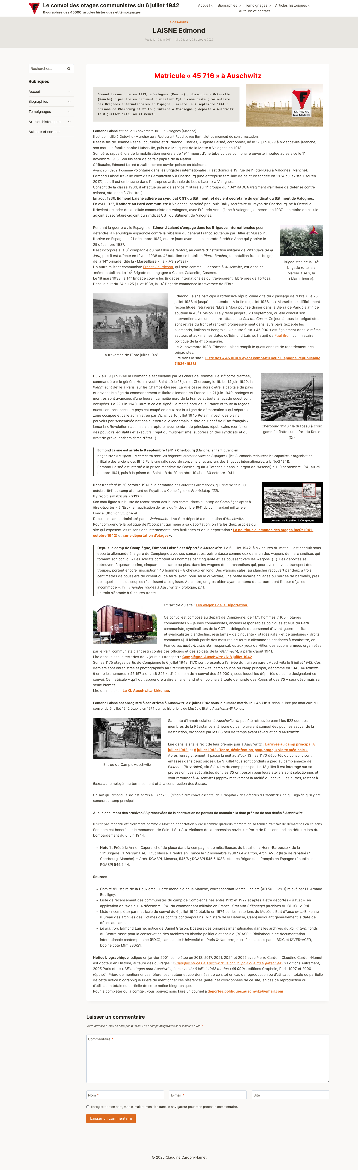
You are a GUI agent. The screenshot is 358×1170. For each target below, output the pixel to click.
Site (257, 1095)
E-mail (177, 1095)
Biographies (179, 22)
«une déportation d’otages (146, 535)
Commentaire (100, 1039)
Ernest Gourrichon (158, 267)
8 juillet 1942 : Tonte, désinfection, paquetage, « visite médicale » (251, 750)
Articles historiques (44, 122)
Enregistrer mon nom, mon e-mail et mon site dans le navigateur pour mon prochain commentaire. (164, 1107)
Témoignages (40, 112)
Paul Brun (282, 335)
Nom (93, 1095)
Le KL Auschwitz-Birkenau (146, 691)
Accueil (35, 91)
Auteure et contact (254, 11)
